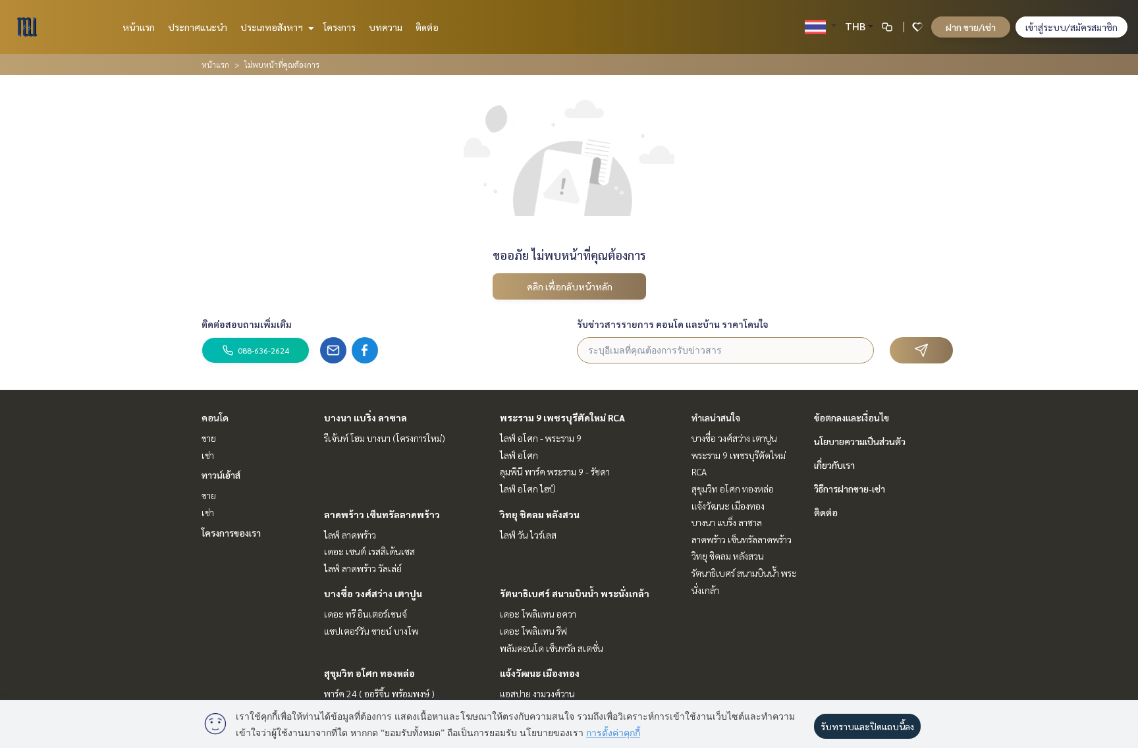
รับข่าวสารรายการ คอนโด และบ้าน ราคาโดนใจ (673, 324)
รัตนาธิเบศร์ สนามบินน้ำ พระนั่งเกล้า (574, 593)
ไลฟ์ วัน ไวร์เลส (528, 535)
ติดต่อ (427, 27)
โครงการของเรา (231, 533)
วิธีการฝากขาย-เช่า (849, 488)
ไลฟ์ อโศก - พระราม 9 (541, 438)
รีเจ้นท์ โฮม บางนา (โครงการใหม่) (384, 438)
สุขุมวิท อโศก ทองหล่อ (369, 673)
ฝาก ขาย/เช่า (971, 27)
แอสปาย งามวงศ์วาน (537, 693)
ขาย (209, 438)
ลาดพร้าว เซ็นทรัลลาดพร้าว (382, 514)
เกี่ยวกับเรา (834, 465)
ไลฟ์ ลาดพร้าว (350, 535)
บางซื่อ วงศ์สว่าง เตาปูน (373, 593)
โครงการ (339, 27)
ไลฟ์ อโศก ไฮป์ (527, 488)
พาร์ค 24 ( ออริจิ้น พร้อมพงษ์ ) (379, 693)
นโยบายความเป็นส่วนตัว (860, 441)
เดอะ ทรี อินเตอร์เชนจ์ (365, 614)
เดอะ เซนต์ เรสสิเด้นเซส (369, 551)
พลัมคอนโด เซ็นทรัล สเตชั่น (551, 648)
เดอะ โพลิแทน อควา (538, 614)
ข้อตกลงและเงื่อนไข (851, 417)
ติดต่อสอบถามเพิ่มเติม (247, 324)
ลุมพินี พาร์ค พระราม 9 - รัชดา (555, 471)
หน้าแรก (138, 27)
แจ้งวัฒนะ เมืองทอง (540, 673)
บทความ (385, 27)
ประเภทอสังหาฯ (272, 27)
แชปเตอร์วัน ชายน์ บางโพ (371, 631)
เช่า (208, 455)
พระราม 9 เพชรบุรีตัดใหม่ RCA (562, 417)
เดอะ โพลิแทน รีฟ (533, 631)
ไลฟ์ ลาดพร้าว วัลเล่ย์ (363, 568)
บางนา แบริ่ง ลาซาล (365, 417)
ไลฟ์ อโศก (519, 455)
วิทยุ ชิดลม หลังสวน (540, 514)
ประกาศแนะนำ (197, 27)
